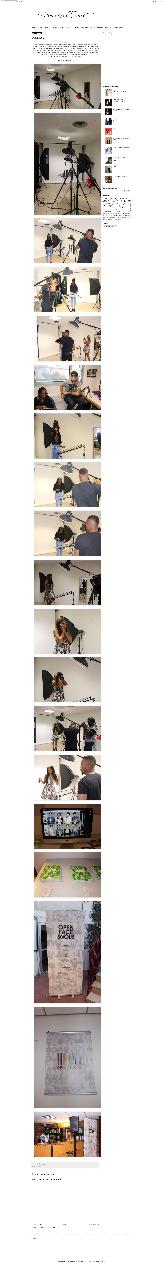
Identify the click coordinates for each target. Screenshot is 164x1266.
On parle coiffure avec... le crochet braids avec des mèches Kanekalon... (121, 159)
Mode (105, 206)
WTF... (115, 167)
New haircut (69, 27)
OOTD (128, 198)
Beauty (61, 27)
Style (117, 198)
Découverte (106, 213)
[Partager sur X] (40, 1164)
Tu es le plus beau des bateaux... (121, 147)
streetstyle (123, 206)
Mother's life (112, 215)
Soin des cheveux (117, 219)
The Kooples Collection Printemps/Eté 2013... (119, 100)
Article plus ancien (94, 1224)
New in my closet (110, 210)
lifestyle (124, 210)
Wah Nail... (116, 128)
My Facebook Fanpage (97, 27)
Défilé (104, 217)
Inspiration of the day (114, 217)
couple (105, 219)
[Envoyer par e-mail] (37, 1164)
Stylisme (77, 27)
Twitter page (108, 27)
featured (106, 203)
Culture (120, 215)
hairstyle (115, 208)
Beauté (105, 208)
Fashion (111, 201)
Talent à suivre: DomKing (120, 176)
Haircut (113, 206)
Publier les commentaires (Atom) (48, 1227)
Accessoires (107, 212)
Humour (127, 215)
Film (104, 215)
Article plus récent (37, 1224)
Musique (115, 213)
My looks (55, 27)
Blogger (104, 1261)
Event (39, 1166)
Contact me (47, 27)
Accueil (65, 1224)
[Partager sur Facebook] (42, 1164)
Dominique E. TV (118, 27)
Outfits (123, 201)
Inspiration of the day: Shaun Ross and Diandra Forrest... (121, 90)
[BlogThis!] (39, 1164)
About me (39, 27)
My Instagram (84, 27)
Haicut (110, 219)
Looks (106, 198)
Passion (124, 208)
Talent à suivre (125, 217)
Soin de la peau (124, 213)
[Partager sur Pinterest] (44, 1164)
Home (33, 27)
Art (126, 211)
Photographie (121, 204)
